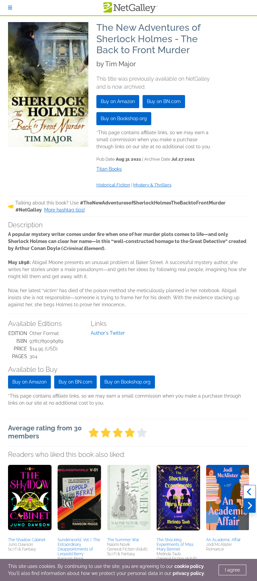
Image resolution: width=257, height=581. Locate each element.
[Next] (249, 506)
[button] (30, 500)
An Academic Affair (223, 539)
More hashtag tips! (64, 210)
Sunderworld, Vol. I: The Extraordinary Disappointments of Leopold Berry (79, 546)
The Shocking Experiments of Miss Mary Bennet (175, 544)
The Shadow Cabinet (27, 539)
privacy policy (188, 573)
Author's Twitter (108, 333)
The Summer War (123, 539)
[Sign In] (10, 7)
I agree (232, 570)
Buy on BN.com (164, 101)
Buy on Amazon (118, 101)
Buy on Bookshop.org (124, 118)
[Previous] (249, 492)
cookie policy (189, 566)
